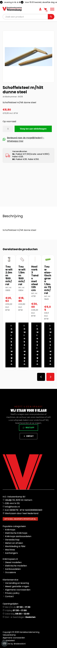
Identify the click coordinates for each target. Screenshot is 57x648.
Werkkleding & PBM (15, 546)
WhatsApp (30, 427)
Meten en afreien (14, 543)
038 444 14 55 (12, 503)
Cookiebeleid (9, 640)
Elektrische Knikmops (16, 533)
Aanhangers (11, 553)
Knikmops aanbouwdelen (18, 536)
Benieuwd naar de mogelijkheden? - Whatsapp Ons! (25, 139)
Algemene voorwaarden (17, 589)
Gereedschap (12, 539)
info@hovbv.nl (12, 506)
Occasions (10, 572)
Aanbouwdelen (13, 569)
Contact (30, 436)
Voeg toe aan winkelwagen (33, 129)
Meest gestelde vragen (17, 586)
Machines (10, 549)
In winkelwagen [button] (12, 345)
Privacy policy (12, 593)
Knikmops (10, 529)
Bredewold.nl (19, 643)
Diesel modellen (13, 562)
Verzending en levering (17, 583)
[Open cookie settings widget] (4, 643)
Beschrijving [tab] (13, 216)
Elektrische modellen (16, 565)
